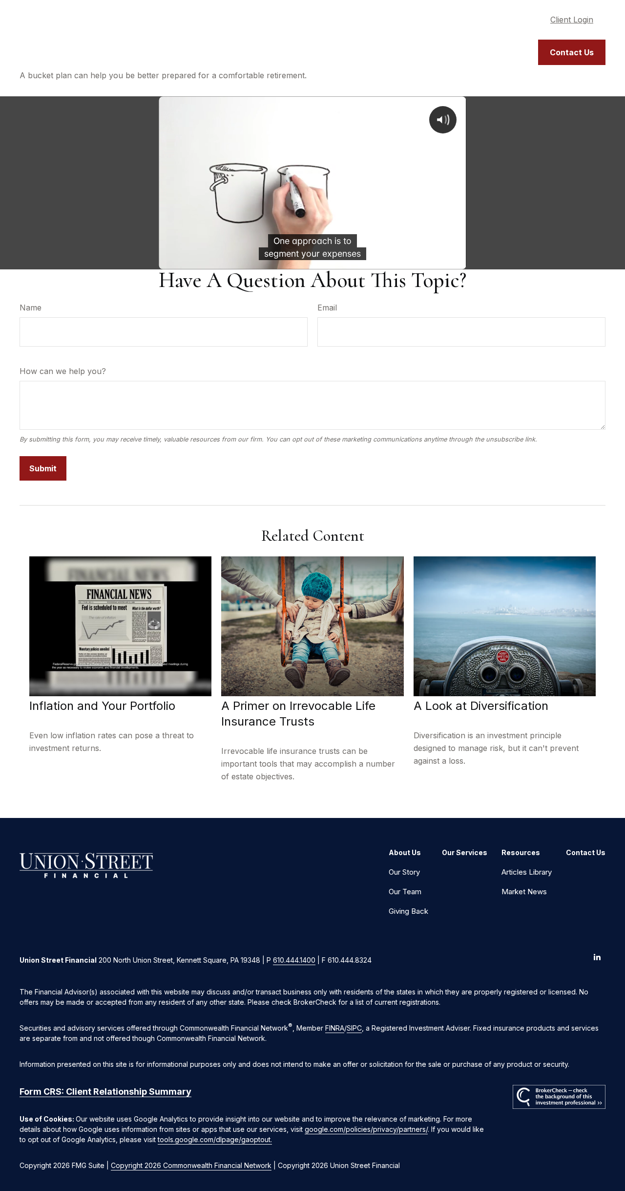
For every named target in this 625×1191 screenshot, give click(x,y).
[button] (366, 52)
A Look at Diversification (481, 706)
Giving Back (408, 911)
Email (327, 307)
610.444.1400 (294, 960)
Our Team (405, 891)
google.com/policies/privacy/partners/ (366, 1129)
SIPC (354, 1028)
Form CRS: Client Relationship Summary (105, 1091)
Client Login (571, 19)
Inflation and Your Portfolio (102, 706)
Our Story (404, 872)
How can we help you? (63, 371)
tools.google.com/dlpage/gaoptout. (215, 1139)
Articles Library (526, 872)
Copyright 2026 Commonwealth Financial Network (191, 1165)
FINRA (334, 1028)
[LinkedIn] (597, 956)
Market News (524, 891)
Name (31, 307)
